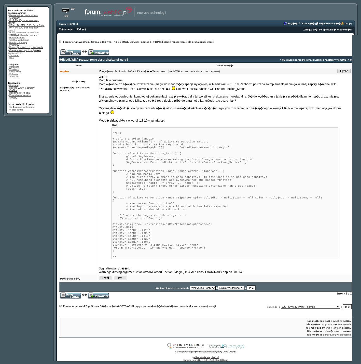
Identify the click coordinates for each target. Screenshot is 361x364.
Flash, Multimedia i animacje (24, 32)
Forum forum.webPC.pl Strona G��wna (87, 42)
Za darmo (14, 55)
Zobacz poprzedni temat (298, 59)
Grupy (348, 23)
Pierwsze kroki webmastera (23, 15)
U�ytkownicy (327, 23)
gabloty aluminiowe (201, 357)
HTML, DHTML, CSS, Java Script (26, 25)
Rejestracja (66, 29)
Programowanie (17, 37)
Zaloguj (81, 29)
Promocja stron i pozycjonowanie (26, 47)
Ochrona (13, 74)
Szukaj (306, 23)
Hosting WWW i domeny (22, 88)
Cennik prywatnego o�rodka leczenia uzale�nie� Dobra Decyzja (205, 351)
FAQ (290, 23)
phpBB (197, 360)
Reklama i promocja (19, 93)
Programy (14, 45)
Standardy (14, 18)
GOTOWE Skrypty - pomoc (23, 35)
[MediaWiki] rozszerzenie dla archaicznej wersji (185, 42)
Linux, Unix (15, 71)
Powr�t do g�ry (70, 278)
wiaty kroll (215, 357)
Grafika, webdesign (19, 40)
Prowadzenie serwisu (20, 95)
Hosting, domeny (18, 42)
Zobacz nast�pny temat (329, 59)
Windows (14, 69)
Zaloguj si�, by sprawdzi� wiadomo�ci (327, 29)
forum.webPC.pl (68, 24)
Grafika (13, 90)
